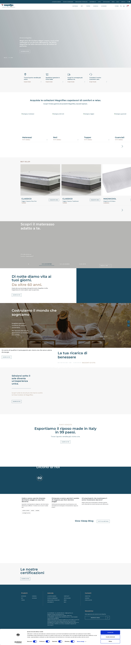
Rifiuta (110, 641)
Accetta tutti (110, 632)
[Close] (128, 319)
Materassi (23, 596)
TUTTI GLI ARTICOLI (103, 521)
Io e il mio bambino (65, 264)
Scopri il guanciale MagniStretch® (50, 50)
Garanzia (87, 598)
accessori (104, 6)
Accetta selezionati (110, 637)
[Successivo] (12, 57)
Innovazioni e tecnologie (81, 1)
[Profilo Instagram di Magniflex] (88, 602)
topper (88, 6)
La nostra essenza (56, 1)
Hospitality (66, 596)
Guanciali (34, 596)
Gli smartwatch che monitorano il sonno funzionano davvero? (94, 499)
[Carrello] (127, 6)
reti (82, 6)
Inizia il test (104, 265)
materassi (75, 6)
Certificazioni (106, 1)
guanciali (95, 6)
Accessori (34, 598)
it (127, 1)
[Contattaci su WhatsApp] (128, 325)
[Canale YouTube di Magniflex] (91, 602)
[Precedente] (9, 57)
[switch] (48, 641)
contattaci (87, 596)
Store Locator (88, 600)
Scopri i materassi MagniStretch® (29, 50)
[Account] (124, 6)
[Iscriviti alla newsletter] (108, 617)
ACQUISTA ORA (54, 199)
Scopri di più (27, 81)
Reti (22, 598)
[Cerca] (121, 6)
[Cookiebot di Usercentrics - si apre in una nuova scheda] (18, 642)
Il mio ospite (82, 264)
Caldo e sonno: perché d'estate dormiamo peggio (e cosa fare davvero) (33, 499)
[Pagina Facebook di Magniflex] (86, 602)
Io (28, 264)
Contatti (123, 1)
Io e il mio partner (47, 264)
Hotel (99, 1)
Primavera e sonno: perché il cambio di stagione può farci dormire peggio (65, 499)
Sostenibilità (93, 1)
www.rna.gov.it (50, 625)
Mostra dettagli (80, 641)
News (113, 1)
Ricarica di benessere (68, 1)
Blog (118, 1)
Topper (23, 600)
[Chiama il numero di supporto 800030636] (128, 321)
